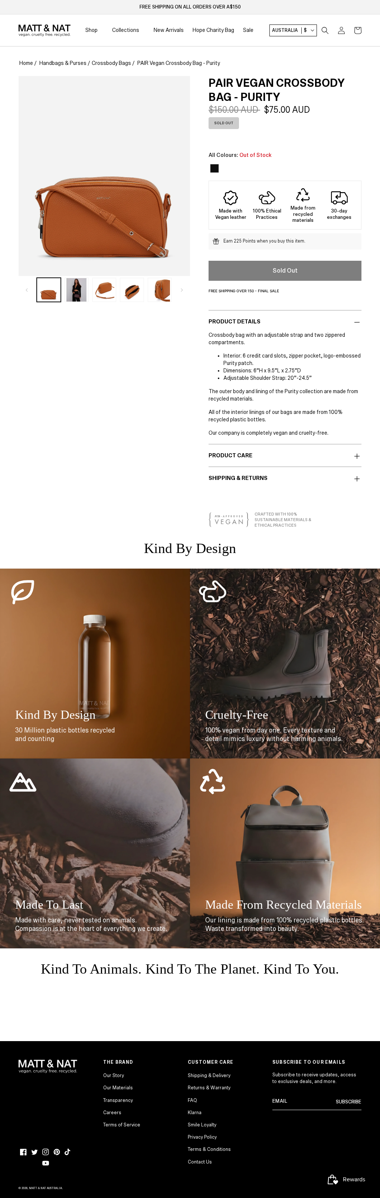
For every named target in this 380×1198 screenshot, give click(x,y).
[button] (325, 30)
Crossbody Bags (111, 63)
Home (26, 63)
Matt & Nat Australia (45, 1188)
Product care (230, 455)
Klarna (195, 1112)
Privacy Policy (202, 1137)
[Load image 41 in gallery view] (132, 290)
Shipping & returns (238, 478)
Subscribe (348, 1102)
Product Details (235, 322)
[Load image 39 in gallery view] (77, 290)
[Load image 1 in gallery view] (49, 290)
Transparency (118, 1100)
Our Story (113, 1075)
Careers (112, 1112)
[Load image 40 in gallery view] (104, 290)
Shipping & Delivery (209, 1075)
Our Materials (118, 1087)
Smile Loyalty (202, 1125)
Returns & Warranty (209, 1087)
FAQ (192, 1100)
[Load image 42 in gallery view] (160, 290)
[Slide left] (27, 290)
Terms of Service (121, 1125)
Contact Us (200, 1162)
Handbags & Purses (62, 63)
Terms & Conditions (209, 1149)
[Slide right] (182, 290)
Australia (289, 30)
